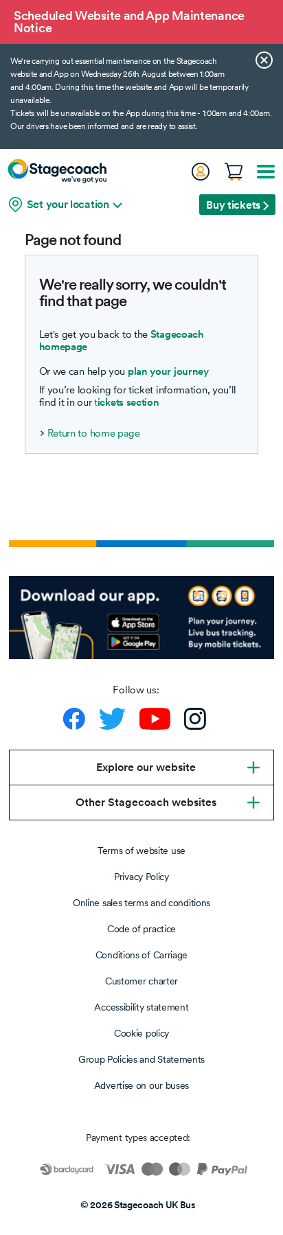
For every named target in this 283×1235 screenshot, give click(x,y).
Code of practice (141, 929)
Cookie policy (141, 1033)
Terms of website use (141, 850)
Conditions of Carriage (141, 955)
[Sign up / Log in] (200, 172)
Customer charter (141, 981)
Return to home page (93, 433)
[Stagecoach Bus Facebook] (74, 719)
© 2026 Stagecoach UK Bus (138, 1205)
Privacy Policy (141, 876)
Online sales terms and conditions (141, 903)
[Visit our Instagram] (195, 719)
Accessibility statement (141, 1007)
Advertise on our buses (141, 1085)
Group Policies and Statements (141, 1059)
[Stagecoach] (57, 171)
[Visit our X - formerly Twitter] (112, 719)
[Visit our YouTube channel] (154, 719)
